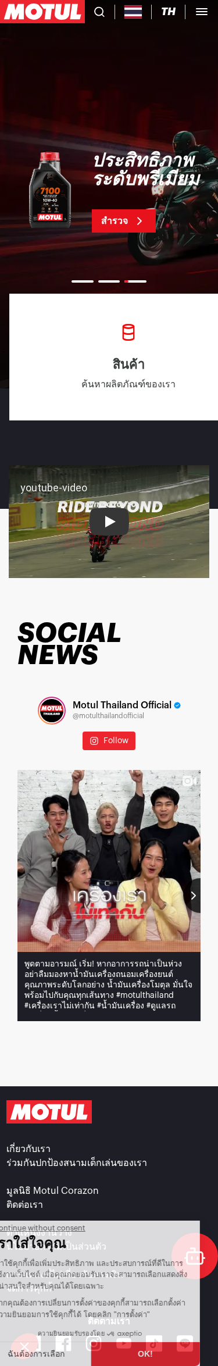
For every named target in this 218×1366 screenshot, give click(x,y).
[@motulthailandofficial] (51, 710)
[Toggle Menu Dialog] (202, 12)
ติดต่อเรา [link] (24, 1205)
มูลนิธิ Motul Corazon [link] (52, 1191)
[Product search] (99, 11)
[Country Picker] (133, 12)
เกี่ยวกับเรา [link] (28, 1149)
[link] (109, 192)
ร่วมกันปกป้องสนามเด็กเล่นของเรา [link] (76, 1163)
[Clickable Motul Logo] (42, 11)
